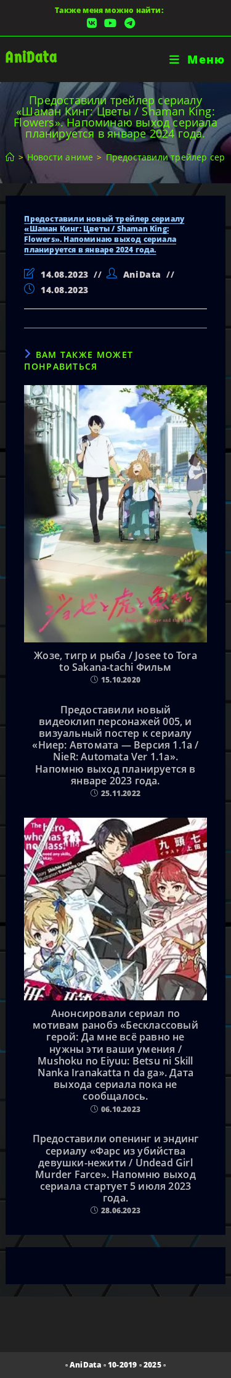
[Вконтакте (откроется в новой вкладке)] (91, 23)
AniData (31, 57)
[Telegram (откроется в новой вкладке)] (128, 23)
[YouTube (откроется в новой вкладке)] (110, 23)
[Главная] (10, 157)
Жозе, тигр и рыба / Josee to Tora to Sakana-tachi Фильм (115, 661)
